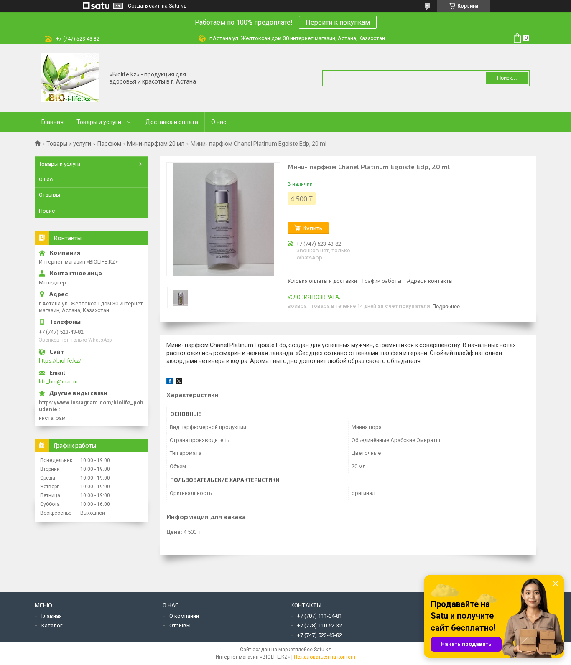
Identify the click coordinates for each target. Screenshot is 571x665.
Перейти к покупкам (338, 22)
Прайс (47, 211)
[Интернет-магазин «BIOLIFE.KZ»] (70, 78)
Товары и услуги (98, 122)
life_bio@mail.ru (58, 381)
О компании (184, 616)
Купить (312, 227)
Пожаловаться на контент (325, 657)
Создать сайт (144, 6)
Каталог (51, 625)
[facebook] (169, 382)
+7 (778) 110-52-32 (319, 625)
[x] (179, 382)
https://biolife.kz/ (60, 361)
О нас (218, 122)
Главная (52, 122)
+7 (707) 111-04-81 (319, 616)
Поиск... (507, 78)
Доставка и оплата (171, 122)
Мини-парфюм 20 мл (155, 143)
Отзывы (49, 195)
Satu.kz (322, 649)
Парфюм (109, 143)
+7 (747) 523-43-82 (319, 635)
